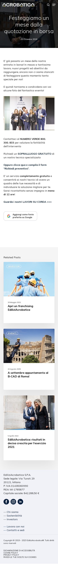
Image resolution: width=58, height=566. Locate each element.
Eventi (12, 333)
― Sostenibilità (13, 515)
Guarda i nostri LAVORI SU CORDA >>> (28, 201)
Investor (14, 266)
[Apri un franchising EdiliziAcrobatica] (29, 292)
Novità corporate (20, 400)
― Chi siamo (11, 512)
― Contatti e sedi (14, 530)
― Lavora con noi (14, 526)
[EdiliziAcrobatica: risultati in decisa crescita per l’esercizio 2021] (29, 427)
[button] (53, 4)
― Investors (11, 519)
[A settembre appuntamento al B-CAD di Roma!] (29, 359)
